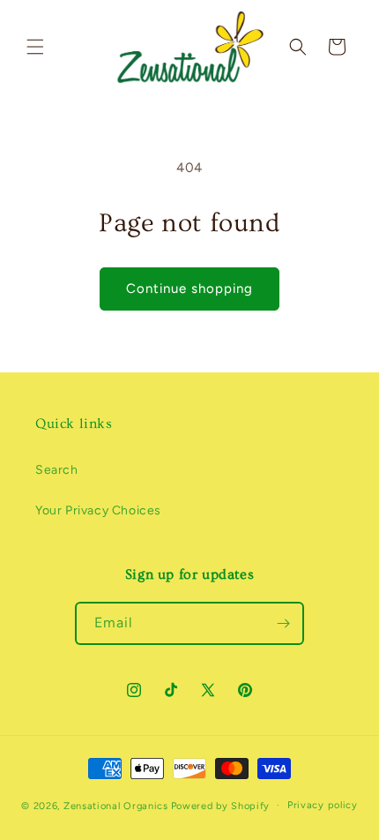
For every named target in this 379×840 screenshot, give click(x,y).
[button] (35, 46)
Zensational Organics (115, 805)
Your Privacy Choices (98, 510)
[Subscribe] (283, 623)
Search (56, 469)
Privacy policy (322, 805)
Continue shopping (189, 288)
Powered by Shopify (221, 805)
